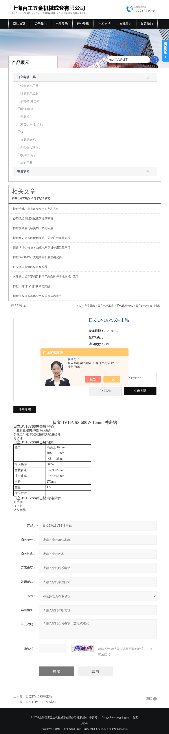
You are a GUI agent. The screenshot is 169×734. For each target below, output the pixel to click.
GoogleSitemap (110, 717)
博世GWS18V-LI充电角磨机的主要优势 (37, 257)
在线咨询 (105, 391)
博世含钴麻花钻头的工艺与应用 (33, 228)
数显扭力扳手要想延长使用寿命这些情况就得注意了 (46, 276)
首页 (78, 305)
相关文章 (24, 191)
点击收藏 (140, 390)
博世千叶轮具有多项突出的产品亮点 (36, 208)
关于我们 (40, 24)
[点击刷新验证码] (83, 648)
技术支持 (104, 24)
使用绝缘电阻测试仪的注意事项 (33, 218)
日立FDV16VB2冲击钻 (41, 702)
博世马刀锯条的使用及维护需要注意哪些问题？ (43, 238)
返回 (149, 698)
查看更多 (23, 171)
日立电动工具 (26, 77)
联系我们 (147, 24)
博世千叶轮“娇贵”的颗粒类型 (31, 286)
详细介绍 (24, 409)
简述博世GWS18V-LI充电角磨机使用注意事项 (41, 247)
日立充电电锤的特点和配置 (30, 267)
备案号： (94, 717)
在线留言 (125, 24)
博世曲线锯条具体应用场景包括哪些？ (37, 296)
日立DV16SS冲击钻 (39, 696)
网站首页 (19, 24)
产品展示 (61, 24)
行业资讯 (83, 24)
